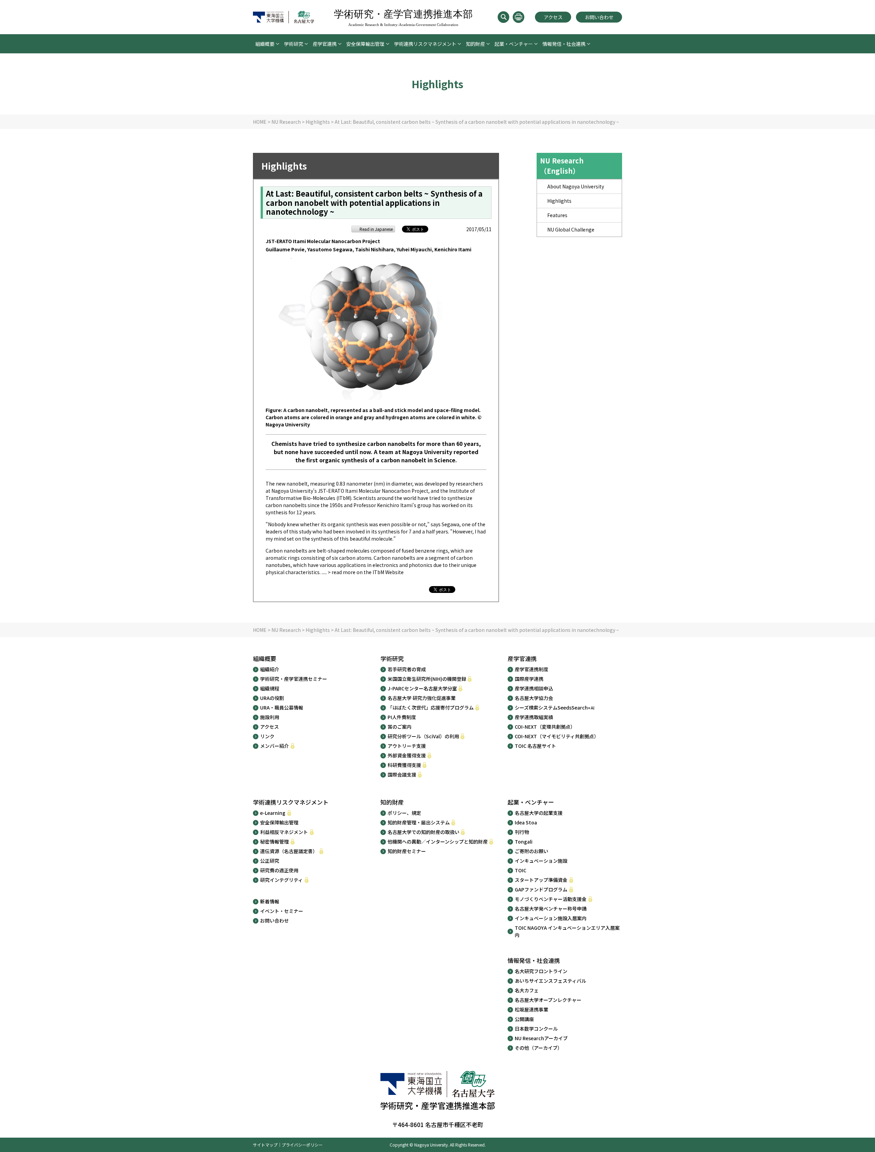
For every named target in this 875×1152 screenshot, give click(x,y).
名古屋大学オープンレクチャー (548, 999)
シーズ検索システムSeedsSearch (554, 707)
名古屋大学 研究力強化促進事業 (422, 697)
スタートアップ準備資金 (541, 879)
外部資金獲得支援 (407, 755)
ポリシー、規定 (404, 812)
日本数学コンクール (536, 1028)
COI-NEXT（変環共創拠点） (545, 726)
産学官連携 (325, 43)
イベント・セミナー (281, 911)
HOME (260, 121)
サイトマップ (265, 1145)
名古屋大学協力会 (534, 697)
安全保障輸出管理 (365, 43)
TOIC (520, 870)
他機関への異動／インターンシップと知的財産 (438, 841)
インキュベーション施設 (541, 860)
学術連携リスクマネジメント (425, 43)
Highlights (318, 121)
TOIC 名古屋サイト (535, 745)
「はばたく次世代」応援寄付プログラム (431, 707)
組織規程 (269, 688)
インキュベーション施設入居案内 (551, 918)
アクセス (553, 17)
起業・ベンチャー (514, 43)
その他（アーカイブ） (538, 1047)
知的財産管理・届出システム (419, 822)
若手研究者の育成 (407, 669)
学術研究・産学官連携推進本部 (403, 18)
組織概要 (264, 43)
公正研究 (269, 860)
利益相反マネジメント (284, 832)
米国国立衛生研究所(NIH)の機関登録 (427, 678)
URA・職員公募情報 (281, 707)
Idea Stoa (526, 822)
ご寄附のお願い (531, 851)
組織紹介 (269, 669)
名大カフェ (527, 990)
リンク (267, 736)
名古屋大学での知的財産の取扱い (423, 832)
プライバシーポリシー (302, 1145)
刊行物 (522, 832)
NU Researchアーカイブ (541, 1038)
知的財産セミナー (407, 851)
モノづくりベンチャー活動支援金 (551, 899)
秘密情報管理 (274, 841)
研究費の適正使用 (279, 870)
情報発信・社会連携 (563, 43)
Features (557, 215)
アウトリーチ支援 (407, 745)
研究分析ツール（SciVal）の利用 (423, 736)
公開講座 (524, 1019)
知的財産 (475, 43)
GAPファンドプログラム (541, 889)
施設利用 (269, 717)
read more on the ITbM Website (368, 572)
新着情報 (269, 901)
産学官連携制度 (531, 669)
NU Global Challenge (570, 229)
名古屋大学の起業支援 (539, 812)
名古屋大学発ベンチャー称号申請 (551, 908)
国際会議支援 (402, 774)
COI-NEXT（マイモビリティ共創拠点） (557, 736)
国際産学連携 (529, 678)
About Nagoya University (575, 186)
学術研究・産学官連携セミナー (293, 678)
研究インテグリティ (281, 879)
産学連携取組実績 (534, 717)
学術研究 (293, 43)
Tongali (524, 841)
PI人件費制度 (402, 717)
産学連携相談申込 (534, 688)
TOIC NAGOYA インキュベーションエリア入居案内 (567, 931)
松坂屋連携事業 (531, 1009)
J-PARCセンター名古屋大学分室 (422, 688)
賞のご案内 (400, 726)
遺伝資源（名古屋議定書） (289, 851)
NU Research (286, 121)
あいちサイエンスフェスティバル (550, 980)
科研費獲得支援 (404, 765)
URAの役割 (272, 697)
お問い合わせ (599, 17)
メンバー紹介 (274, 745)
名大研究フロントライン (541, 971)
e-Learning (272, 812)
